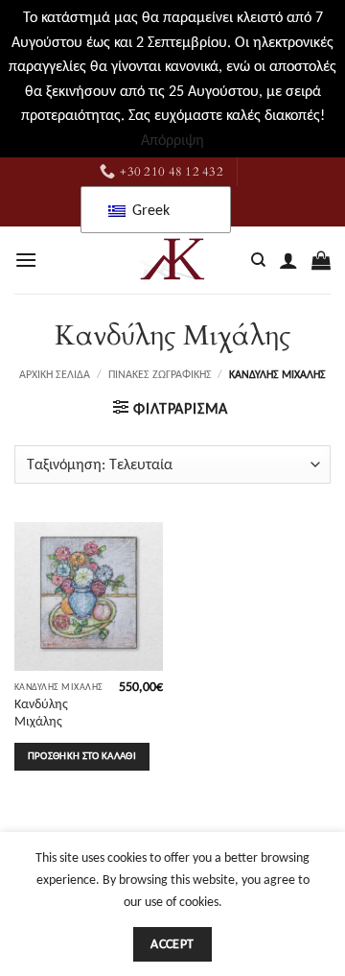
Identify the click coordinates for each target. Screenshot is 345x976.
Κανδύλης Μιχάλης (41, 712)
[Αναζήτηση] (258, 260)
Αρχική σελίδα (54, 374)
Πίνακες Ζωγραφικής (160, 374)
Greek (149, 210)
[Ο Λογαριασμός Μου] (288, 260)
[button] (25, 259)
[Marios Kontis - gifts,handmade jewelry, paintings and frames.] (172, 260)
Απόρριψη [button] (172, 140)
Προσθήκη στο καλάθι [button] (82, 756)
